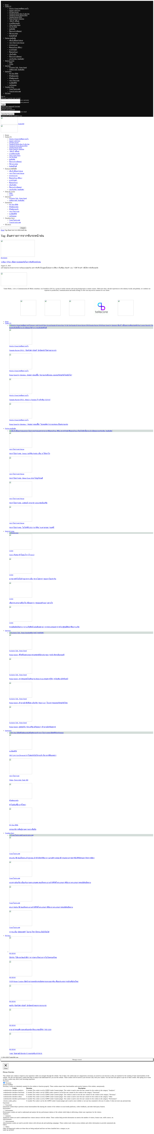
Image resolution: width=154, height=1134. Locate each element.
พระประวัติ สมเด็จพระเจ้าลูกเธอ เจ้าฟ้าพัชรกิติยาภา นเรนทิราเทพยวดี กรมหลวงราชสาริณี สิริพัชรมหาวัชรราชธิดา (52, 858)
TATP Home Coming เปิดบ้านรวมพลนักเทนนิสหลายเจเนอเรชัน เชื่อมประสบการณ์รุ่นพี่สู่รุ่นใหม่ (43, 981)
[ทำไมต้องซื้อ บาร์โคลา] (20, 798)
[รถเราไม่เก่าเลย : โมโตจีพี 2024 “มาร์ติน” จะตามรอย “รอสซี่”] (20, 521)
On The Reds (13, 27)
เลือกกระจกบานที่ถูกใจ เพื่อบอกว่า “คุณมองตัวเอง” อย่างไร (31, 603)
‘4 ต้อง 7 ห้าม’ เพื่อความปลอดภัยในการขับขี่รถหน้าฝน (21, 262)
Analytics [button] (5, 1114)
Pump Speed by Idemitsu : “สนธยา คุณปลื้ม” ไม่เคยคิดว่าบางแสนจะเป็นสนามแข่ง (38, 424)
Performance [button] (6, 1108)
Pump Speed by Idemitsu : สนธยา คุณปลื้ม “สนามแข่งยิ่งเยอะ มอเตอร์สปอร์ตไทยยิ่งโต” (40, 375)
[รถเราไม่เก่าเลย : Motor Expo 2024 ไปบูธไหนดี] (20, 472)
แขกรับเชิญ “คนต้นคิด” (16, 59)
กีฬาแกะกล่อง (13, 33)
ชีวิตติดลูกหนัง (13, 76)
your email (23, 112)
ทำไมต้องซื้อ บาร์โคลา (17, 805)
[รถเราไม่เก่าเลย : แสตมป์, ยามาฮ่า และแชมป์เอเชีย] (20, 496)
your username (24, 100)
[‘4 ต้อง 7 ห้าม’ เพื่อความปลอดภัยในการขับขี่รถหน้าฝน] (18, 256)
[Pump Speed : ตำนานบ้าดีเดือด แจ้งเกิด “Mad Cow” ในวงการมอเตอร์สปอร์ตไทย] (20, 697)
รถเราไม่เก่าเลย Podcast (16, 43)
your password (24, 102)
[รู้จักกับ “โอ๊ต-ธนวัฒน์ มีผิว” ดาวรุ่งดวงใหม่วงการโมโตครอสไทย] (20, 952)
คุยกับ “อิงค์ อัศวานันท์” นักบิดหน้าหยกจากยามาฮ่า (28, 1006)
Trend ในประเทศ (14, 89)
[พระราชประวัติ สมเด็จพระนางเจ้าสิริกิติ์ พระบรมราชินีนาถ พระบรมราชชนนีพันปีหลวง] (20, 901)
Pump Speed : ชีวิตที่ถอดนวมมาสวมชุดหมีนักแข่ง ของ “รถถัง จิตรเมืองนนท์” (37, 655)
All (10, 325)
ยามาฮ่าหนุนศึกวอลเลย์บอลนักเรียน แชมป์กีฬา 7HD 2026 (30, 1030)
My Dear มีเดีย (13, 73)
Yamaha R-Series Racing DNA (18, 15)
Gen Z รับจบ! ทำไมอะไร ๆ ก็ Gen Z (21, 555)
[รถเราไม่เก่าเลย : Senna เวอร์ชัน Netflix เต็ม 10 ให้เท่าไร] (20, 447)
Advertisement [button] (7, 1119)
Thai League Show (14, 25)
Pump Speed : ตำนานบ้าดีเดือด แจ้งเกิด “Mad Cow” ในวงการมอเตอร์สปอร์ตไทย (38, 703)
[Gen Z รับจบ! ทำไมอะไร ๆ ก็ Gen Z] (20, 549)
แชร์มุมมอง (12, 85)
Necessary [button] (6, 1081)
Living (11, 64)
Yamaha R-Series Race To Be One (19, 14)
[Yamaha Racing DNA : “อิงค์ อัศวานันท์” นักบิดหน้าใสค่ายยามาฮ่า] (20, 344)
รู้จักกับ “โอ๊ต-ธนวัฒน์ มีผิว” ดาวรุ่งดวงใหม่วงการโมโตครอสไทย (33, 957)
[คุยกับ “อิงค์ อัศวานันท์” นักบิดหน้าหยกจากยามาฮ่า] (20, 1000)
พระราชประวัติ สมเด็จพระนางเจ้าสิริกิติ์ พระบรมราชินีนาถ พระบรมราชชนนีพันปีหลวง (41, 907)
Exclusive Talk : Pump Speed (18, 67)
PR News (7, 93)
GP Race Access (14, 12)
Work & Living (9, 61)
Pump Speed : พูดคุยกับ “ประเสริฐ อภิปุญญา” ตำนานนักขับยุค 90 (32, 727)
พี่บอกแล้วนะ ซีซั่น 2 (15, 47)
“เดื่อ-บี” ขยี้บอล (14, 21)
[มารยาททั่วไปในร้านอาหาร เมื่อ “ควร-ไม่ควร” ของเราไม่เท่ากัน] (20, 573)
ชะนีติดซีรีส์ (13, 83)
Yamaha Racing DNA (15, 17)
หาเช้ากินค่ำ (13, 49)
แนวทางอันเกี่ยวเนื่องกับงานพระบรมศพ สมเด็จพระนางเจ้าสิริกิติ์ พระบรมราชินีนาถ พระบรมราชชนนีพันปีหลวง (50, 883)
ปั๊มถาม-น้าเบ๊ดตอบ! (15, 31)
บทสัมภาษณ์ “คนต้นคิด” (17, 69)
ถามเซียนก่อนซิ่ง (14, 23)
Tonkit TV (8, 6)
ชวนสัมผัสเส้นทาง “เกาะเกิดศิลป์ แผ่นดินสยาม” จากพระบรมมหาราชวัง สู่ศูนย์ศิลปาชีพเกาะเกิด (44, 627)
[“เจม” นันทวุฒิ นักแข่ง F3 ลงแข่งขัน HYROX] (20, 1048)
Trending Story (9, 87)
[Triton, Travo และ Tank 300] (20, 774)
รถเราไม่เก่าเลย (14, 80)
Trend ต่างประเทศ (15, 91)
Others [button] (5, 1125)
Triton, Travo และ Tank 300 (18, 780)
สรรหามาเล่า (13, 45)
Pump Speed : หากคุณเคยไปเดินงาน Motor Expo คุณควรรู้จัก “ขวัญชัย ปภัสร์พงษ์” (38, 679)
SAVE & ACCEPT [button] (8, 1130)
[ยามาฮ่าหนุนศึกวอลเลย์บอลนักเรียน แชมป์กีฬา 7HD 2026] (20, 1024)
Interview (8, 66)
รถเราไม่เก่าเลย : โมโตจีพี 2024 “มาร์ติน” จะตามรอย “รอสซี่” (31, 527)
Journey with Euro (14, 10)
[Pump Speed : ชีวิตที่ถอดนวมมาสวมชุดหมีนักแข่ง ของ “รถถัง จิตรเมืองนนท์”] (20, 649)
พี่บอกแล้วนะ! (13, 52)
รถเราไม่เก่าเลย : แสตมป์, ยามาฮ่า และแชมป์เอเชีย (28, 503)
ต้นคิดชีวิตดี (13, 36)
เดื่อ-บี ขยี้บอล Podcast (16, 40)
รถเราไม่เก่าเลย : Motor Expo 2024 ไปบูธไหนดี (26, 478)
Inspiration (8, 71)
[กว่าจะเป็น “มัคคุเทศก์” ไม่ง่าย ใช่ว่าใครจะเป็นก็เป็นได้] (20, 925)
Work (10, 62)
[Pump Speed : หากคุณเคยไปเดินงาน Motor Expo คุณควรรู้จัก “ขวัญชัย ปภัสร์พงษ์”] (20, 673)
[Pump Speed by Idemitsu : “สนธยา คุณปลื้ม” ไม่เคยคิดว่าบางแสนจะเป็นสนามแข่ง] (20, 418)
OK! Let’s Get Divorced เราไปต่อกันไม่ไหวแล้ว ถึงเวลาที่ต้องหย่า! (32, 755)
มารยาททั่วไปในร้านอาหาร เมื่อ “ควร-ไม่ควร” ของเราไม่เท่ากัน (32, 579)
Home (7, 5)
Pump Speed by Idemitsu (16, 19)
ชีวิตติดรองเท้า (14, 78)
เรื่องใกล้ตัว (12, 54)
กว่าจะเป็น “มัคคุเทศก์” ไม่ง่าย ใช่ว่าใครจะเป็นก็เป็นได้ (29, 932)
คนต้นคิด (12, 29)
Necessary (8, 1083)
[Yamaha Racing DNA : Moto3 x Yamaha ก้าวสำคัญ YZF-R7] (20, 393)
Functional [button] (6, 1103)
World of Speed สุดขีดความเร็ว (19, 8)
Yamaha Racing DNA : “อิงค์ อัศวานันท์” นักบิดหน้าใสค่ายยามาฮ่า (33, 350)
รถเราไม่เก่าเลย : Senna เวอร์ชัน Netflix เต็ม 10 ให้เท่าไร (29, 454)
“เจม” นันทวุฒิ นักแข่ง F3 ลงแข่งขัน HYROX (25, 1053)
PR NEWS (4, 258)
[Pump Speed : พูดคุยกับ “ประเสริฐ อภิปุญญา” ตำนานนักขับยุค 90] (20, 721)
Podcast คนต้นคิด (10, 38)
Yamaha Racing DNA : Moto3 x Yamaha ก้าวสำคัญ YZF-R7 (29, 400)
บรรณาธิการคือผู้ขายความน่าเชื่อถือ (22, 829)
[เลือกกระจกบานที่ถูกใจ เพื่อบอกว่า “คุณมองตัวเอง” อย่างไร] (20, 597)
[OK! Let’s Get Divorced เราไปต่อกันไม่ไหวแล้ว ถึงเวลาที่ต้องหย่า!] (20, 749)
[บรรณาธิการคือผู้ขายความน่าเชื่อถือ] (20, 823)
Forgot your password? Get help (10, 106)
